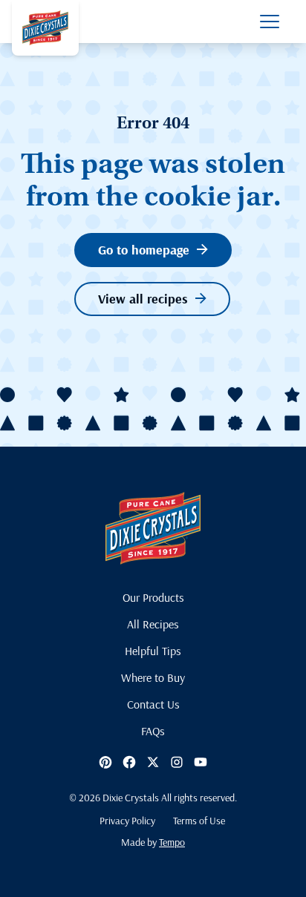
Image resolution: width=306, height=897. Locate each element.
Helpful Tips (153, 650)
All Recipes (153, 624)
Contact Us (153, 704)
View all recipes (143, 298)
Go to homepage (143, 249)
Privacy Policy (127, 820)
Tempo (172, 842)
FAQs (153, 730)
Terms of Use (199, 820)
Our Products (153, 597)
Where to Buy (153, 677)
